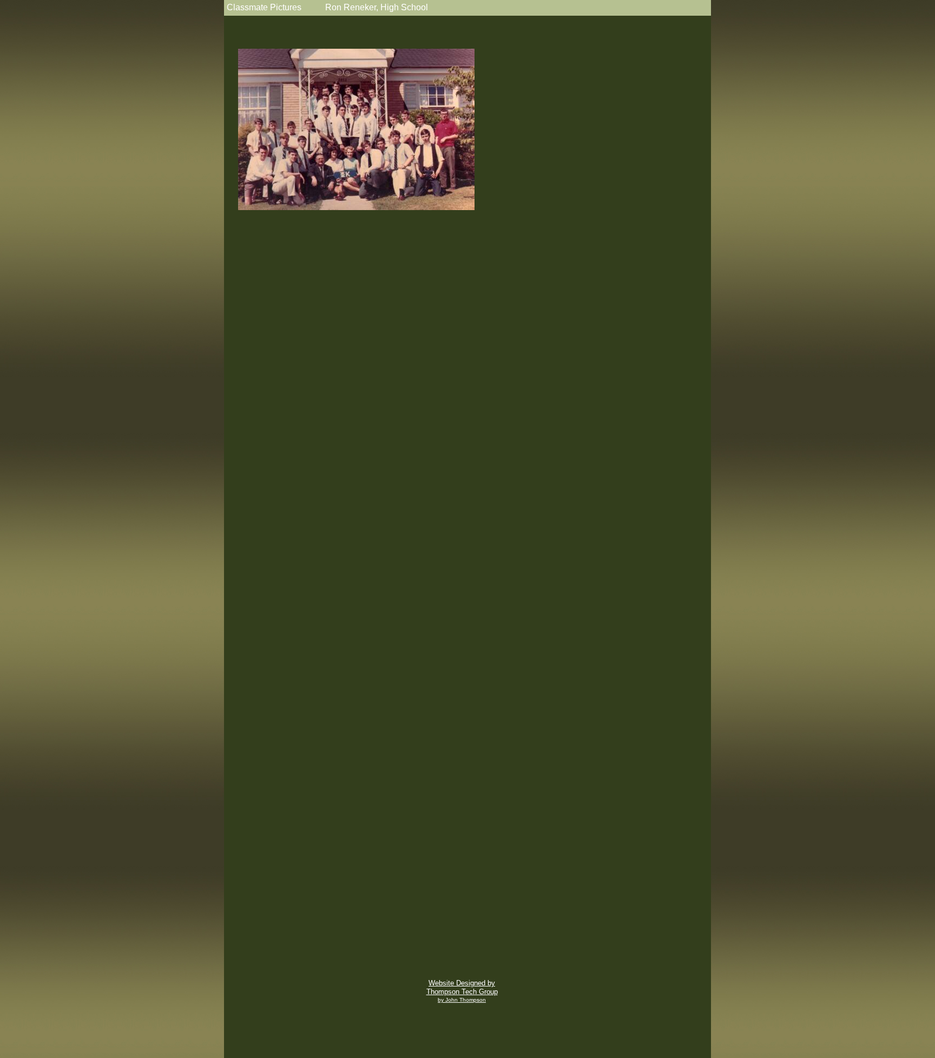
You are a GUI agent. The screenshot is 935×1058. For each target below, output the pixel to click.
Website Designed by (462, 983)
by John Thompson (462, 1000)
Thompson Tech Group (462, 992)
